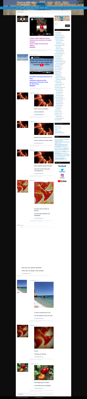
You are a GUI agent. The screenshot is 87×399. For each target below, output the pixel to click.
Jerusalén (61, 151)
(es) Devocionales (58, 50)
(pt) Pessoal (45, 88)
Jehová (58, 151)
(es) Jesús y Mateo (58, 64)
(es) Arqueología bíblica (59, 37)
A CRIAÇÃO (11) (34, 364)
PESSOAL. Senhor (34, 93)
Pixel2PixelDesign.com (39, 397)
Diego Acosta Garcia (40, 88)
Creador (56, 143)
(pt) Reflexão (58, 105)
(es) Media (56, 71)
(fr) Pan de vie (58, 93)
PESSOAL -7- (33, 180)
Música (60, 154)
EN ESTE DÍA (63, 146)
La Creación (36, 7)
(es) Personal (57, 106)
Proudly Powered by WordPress (22, 397)
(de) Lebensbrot (58, 90)
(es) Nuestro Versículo (59, 84)
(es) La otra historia (59, 63)
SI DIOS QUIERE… (58, 131)
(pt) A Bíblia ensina (59, 43)
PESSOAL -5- (33, 325)
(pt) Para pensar (59, 103)
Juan (66, 151)
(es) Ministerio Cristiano (59, 77)
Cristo (58, 143)
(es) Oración (57, 85)
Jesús (64, 151)
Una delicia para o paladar (37, 391)
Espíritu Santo (57, 148)
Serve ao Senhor (39, 117)
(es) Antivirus (57, 34)
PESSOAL (31, 117)
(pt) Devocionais (59, 51)
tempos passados (43, 50)
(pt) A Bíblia (58, 42)
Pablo (64, 154)
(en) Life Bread (58, 92)
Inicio (17, 7)
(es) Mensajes (57, 72)
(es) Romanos (57, 114)
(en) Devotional (57, 32)
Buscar (56, 23)
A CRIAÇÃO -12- (34, 280)
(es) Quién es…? (58, 113)
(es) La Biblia (57, 66)
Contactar (42, 7)
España (67, 146)
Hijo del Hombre (65, 149)
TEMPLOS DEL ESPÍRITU (59, 132)
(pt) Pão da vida (58, 95)
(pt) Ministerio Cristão (59, 79)
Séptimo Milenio (26, 2)
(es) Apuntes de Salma (59, 35)
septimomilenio (39, 50)
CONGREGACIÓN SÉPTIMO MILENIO (62, 141)
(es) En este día (57, 55)
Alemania (56, 139)
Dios (59, 146)
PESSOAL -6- (20, 225)
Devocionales (22, 7)
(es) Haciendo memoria (59, 61)
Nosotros (28, 7)
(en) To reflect (58, 100)
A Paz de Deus (33, 55)
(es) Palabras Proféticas (59, 87)
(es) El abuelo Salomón (59, 53)
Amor (58, 139)
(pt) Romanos (58, 116)
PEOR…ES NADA (58, 127)
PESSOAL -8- (33, 150)
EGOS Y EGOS (57, 126)
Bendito (64, 139)
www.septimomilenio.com (38, 143)
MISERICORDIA (57, 154)
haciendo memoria (58, 149)
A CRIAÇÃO (50, 320)
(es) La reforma (57, 69)
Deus (49, 88)
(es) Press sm (57, 111)
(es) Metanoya (57, 74)
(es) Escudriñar (57, 58)
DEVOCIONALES (60, 144)
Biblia (46, 7)
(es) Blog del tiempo (58, 45)
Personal (63, 155)
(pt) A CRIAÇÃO (57, 119)
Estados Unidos (61, 148)
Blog (32, 7)
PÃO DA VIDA (67, 155)
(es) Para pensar (58, 97)
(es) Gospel (58, 82)
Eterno (65, 148)
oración (62, 154)
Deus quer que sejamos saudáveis (41, 275)
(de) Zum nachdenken (60, 98)
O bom (33, 359)
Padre (66, 154)
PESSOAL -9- (33, 121)
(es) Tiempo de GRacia (59, 118)
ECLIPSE (56, 129)
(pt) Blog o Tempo (59, 48)
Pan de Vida (59, 155)
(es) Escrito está (57, 56)
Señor (65, 158)
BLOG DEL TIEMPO (59, 140)
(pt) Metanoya (58, 76)
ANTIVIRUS (61, 139)
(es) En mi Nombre (59, 40)
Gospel (68, 148)
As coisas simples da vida (36, 16)
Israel (56, 151)
